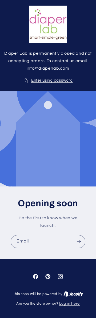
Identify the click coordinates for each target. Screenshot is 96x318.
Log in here (69, 303)
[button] (48, 80)
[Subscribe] (79, 241)
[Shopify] (73, 294)
